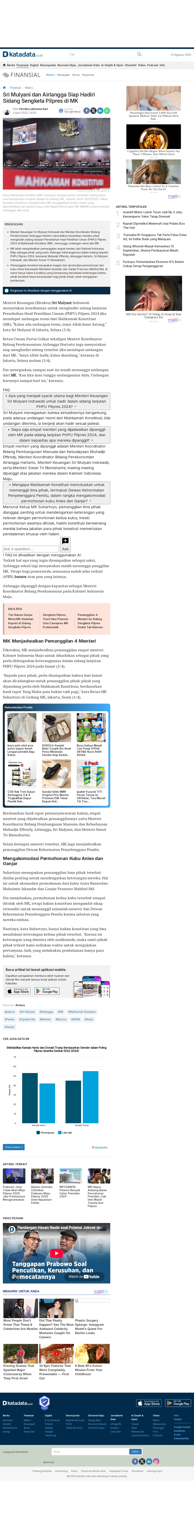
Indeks (178, 1419)
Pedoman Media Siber (93, 1471)
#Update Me (27, 1019)
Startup (49, 1427)
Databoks (179, 1430)
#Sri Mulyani (27, 1011)
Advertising (61, 1471)
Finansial (22, 65)
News (156, 1420)
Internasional (10, 1427)
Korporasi (88, 74)
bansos (20, 576)
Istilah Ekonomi (74, 1427)
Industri (7, 1424)
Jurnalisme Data (89, 65)
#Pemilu (10, 1019)
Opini (134, 1427)
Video (142, 65)
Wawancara (137, 1431)
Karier (74, 1471)
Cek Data (115, 1431)
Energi (6, 1431)
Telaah (135, 1424)
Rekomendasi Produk (19, 707)
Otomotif (130, 65)
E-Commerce (52, 1420)
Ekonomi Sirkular (97, 1424)
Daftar (135, 1451)
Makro (50, 74)
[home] (4, 66)
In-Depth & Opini (112, 65)
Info (162, 65)
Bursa (76, 74)
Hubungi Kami (154, 1471)
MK (13, 375)
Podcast (152, 65)
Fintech (49, 1424)
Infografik (115, 1424)
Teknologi (50, 1435)
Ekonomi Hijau (66, 65)
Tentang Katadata (42, 1471)
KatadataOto (181, 1438)
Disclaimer (137, 1471)
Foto (155, 1431)
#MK (60, 1011)
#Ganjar (9, 1027)
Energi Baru (94, 1420)
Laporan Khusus (140, 1435)
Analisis (114, 1427)
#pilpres (10, 1011)
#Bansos (61, 1019)
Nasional (8, 1420)
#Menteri (45, 1019)
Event (177, 1434)
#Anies (89, 1019)
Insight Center (182, 1427)
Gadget (49, 1431)
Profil (69, 1424)
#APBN (75, 1019)
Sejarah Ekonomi (75, 1420)
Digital (34, 65)
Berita (11, 65)
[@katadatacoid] (156, 1461)
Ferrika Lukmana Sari (33, 109)
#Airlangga (46, 1011)
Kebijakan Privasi (118, 1471)
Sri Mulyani (62, 302)
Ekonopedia (48, 65)
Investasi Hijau (96, 1427)
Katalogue (158, 1427)
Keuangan (63, 74)
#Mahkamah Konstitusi (82, 1011)
